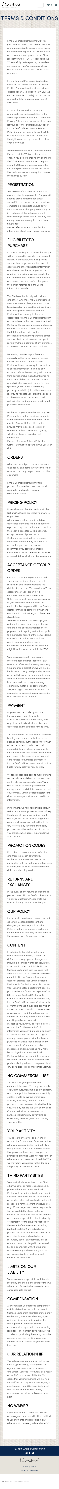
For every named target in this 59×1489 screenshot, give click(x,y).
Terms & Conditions (29, 1471)
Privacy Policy (29, 1466)
